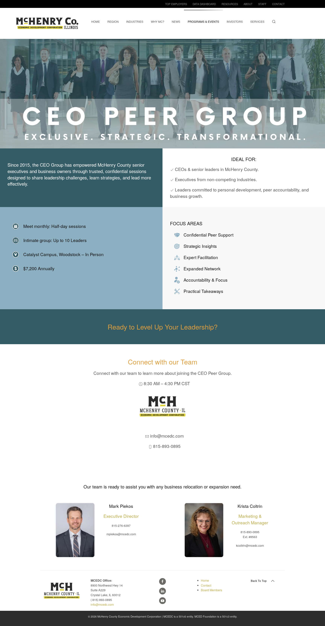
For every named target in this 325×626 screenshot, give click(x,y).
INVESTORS (235, 21)
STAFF (262, 4)
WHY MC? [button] (157, 21)
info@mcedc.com (102, 604)
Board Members (211, 590)
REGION (113, 21)
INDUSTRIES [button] (134, 21)
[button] (274, 21)
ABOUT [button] (248, 4)
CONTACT (278, 4)
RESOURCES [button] (230, 4)
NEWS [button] (176, 21)
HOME (95, 21)
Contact (206, 585)
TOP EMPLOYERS (176, 4)
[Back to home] (48, 21)
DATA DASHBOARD (204, 4)
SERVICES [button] (257, 21)
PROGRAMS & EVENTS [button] (203, 21)
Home (205, 580)
